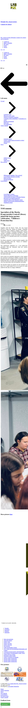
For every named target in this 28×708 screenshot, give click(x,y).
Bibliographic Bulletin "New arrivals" (13, 175)
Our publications (8, 124)
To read (2, 101)
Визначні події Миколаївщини (12, 198)
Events (5, 159)
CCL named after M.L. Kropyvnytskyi (17, 683)
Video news (7, 160)
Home (2, 689)
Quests (5, 143)
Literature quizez (8, 139)
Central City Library (6, 24)
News (2, 144)
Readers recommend (9, 121)
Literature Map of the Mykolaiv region (13, 199)
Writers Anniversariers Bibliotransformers (14, 201)
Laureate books (7, 114)
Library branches (5, 690)
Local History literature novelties (12, 176)
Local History (4, 181)
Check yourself (4, 125)
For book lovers (4, 696)
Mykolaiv (3, 21)
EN (4, 49)
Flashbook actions (8, 202)
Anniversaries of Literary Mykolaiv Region (14, 197)
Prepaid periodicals (8, 179)
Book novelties (7, 178)
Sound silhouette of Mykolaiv (11, 195)
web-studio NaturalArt (13, 686)
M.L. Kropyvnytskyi (11, 21)
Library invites (7, 158)
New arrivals (4, 162)
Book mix (6, 123)
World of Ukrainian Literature (11, 117)
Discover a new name (9, 116)
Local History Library (9, 194)
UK (2, 49)
